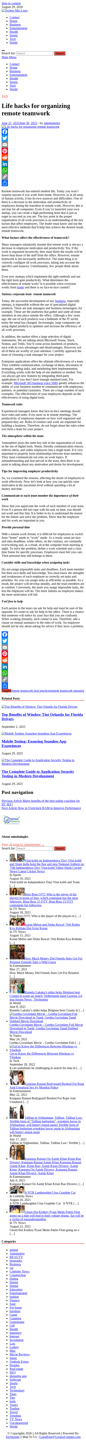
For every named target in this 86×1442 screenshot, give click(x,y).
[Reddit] (43, 157)
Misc (13, 1350)
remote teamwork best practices (31, 690)
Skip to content (11, 3)
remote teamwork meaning (67, 690)
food (12, 1304)
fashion (14, 1296)
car (11, 1268)
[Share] (43, 183)
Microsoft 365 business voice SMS (36, 383)
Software (15, 1379)
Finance (15, 1300)
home (20, 287)
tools (13, 1401)
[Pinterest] (43, 151)
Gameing (15, 1318)
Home (13, 21)
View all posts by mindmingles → (23, 844)
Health (14, 31)
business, (60, 301)
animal (14, 1250)
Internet (14, 1336)
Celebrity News (19, 1271)
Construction (18, 1275)
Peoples (14, 1365)
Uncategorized (19, 1423)
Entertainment (18, 28)
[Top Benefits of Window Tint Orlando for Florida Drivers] (39, 706)
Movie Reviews (20, 1354)
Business (15, 24)
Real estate (16, 1369)
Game (13, 1314)
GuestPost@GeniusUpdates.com (60, 1437)
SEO (13, 1372)
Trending (15, 1415)
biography (16, 1260)
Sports (14, 35)
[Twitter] (43, 138)
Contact (14, 17)
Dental (14, 1282)
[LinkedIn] (43, 164)
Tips (12, 1397)
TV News (16, 1419)
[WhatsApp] (43, 170)
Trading (14, 1408)
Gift (12, 1325)
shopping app (18, 1376)
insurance (16, 1332)
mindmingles (52, 123)
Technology (17, 1390)
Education (16, 1289)
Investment (16, 1340)
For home (16, 1307)
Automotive (17, 1253)
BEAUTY (16, 1257)
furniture (15, 1311)
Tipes (13, 1394)
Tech (13, 39)
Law (12, 1343)
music (13, 1358)
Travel (14, 1412)
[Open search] (3, 50)
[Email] (43, 144)
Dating (14, 1278)
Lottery (14, 1347)
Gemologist (17, 1322)
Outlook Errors (19, 1361)
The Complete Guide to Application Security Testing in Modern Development (38, 773)
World (13, 42)
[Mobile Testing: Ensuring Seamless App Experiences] (37, 733)
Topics (14, 1405)
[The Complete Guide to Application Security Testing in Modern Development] (43, 763)
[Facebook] (43, 132)
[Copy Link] (43, 176)
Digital (14, 1286)
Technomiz (13, 1437)
